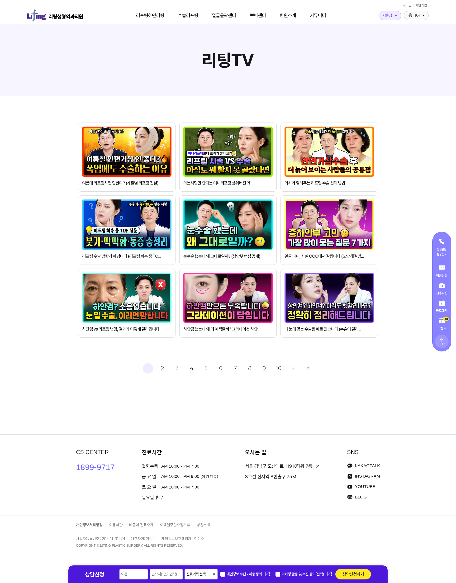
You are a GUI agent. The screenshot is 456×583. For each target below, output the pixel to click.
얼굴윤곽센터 (224, 15)
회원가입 (421, 5)
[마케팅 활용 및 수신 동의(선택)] (278, 574)
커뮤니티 (318, 15)
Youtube (365, 486)
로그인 (407, 5)
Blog (361, 497)
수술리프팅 (188, 15)
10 (278, 368)
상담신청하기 (353, 574)
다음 (293, 368)
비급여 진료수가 (141, 525)
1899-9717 (95, 467)
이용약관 (116, 525)
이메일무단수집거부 (175, 525)
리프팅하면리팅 (150, 15)
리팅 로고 (55, 15)
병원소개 (288, 15)
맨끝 (308, 368)
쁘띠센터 (258, 15)
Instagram (367, 476)
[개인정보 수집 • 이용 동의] (222, 574)
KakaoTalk (367, 465)
